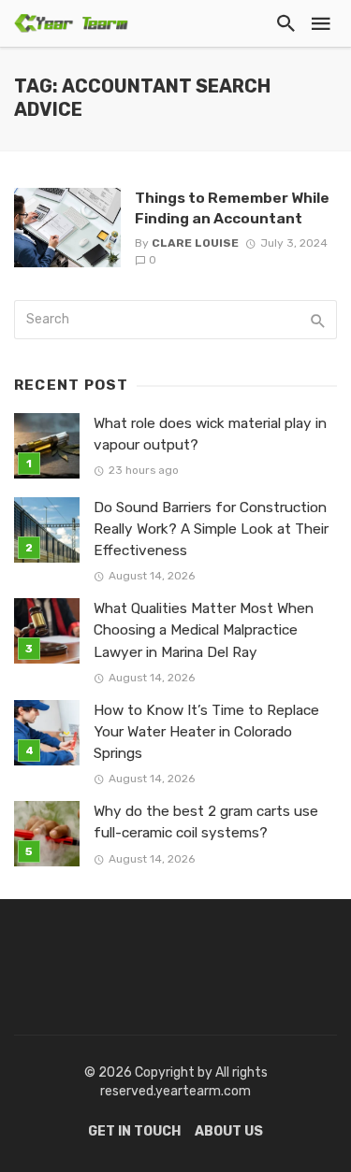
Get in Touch (134, 1131)
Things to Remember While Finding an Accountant (232, 208)
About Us (229, 1131)
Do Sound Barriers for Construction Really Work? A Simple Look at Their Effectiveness (211, 529)
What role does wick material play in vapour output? (210, 434)
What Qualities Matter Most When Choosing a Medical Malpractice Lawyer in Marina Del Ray (204, 630)
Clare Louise (195, 243)
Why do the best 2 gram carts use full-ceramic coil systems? (206, 822)
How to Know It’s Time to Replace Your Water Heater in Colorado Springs (206, 732)
